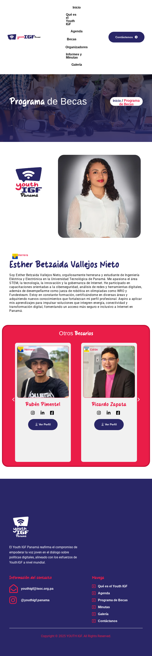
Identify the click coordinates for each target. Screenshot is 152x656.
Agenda (77, 31)
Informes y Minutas (74, 56)
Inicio (77, 7)
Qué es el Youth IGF (71, 19)
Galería (76, 64)
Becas (71, 39)
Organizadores (77, 47)
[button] (13, 399)
